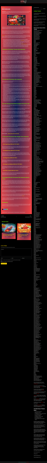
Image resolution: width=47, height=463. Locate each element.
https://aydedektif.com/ (37, 122)
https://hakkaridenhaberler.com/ (38, 159)
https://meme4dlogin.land (37, 290)
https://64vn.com (36, 351)
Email (13, 258)
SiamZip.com (35, 285)
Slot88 (34, 107)
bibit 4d (35, 373)
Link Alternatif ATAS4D (37, 142)
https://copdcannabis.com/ (37, 124)
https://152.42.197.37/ (36, 371)
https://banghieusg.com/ (37, 173)
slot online (35, 261)
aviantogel (37, 398)
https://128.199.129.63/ (37, 127)
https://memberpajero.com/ (37, 146)
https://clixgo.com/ (36, 333)
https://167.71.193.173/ (36, 316)
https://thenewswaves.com (37, 348)
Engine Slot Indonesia (4, 212)
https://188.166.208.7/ (36, 79)
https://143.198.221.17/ (37, 128)
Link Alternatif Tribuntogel (38, 411)
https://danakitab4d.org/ (37, 268)
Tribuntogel (35, 104)
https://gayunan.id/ (36, 291)
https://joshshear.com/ (37, 319)
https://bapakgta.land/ (36, 44)
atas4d (35, 135)
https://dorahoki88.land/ (37, 317)
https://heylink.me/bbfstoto (37, 171)
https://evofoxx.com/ (36, 157)
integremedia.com (36, 43)
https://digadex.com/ (36, 150)
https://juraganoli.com (36, 39)
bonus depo (35, 267)
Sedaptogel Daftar (36, 114)
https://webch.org (36, 341)
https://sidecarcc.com (36, 31)
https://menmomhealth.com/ (37, 235)
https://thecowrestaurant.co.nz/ (38, 303)
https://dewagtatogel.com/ (37, 219)
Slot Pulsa (35, 55)
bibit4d (35, 178)
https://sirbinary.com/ (36, 123)
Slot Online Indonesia (16, 212)
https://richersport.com (37, 294)
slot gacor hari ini (36, 262)
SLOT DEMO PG (36, 68)
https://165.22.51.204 (36, 35)
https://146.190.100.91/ (36, 119)
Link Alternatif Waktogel (37, 110)
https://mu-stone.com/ (37, 377)
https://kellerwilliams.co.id (37, 363)
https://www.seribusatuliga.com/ (38, 199)
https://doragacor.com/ (37, 144)
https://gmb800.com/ (36, 292)
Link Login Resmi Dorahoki (38, 414)
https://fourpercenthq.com (37, 343)
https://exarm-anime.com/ (37, 99)
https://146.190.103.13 (36, 359)
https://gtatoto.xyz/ (36, 370)
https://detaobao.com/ (36, 243)
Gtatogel (35, 91)
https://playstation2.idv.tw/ (37, 302)
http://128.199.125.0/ (36, 255)
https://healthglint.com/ (37, 309)
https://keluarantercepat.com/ (37, 32)
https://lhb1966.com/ (36, 238)
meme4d (38, 393)
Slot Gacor (35, 83)
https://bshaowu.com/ (36, 242)
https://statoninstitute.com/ (37, 279)
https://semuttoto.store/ (37, 148)
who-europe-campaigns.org (37, 72)
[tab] (15, 240)
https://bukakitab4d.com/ (37, 227)
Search (44, 8)
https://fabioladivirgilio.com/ (37, 100)
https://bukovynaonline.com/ (37, 334)
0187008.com (35, 71)
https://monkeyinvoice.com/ (37, 314)
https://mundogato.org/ (37, 133)
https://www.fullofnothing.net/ (37, 234)
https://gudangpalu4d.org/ (37, 457)
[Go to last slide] (3, 232)
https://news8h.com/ (36, 164)
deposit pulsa (35, 266)
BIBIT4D (35, 204)
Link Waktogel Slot (37, 413)
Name (2, 258)
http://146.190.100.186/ (36, 140)
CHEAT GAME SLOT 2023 (28, 216)
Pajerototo (35, 93)
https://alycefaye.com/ (36, 196)
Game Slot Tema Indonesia (11, 212)
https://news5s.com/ (36, 330)
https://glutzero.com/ (36, 326)
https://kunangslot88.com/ (37, 244)
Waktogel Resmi (37, 412)
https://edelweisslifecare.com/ (38, 379)
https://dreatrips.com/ (36, 322)
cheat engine (22, 40)
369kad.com (35, 313)
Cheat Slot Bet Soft (3, 216)
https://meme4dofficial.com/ (37, 143)
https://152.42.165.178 (36, 37)
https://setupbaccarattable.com (38, 295)
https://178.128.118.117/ (37, 271)
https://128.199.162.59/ (37, 214)
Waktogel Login (36, 109)
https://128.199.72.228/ (37, 162)
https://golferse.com (36, 342)
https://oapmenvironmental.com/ (38, 86)
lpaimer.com (35, 283)
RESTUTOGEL (35, 61)
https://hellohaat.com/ (36, 125)
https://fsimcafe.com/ (36, 331)
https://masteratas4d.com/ (37, 149)
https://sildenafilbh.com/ (37, 306)
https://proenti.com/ (36, 321)
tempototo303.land (36, 48)
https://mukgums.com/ (37, 175)
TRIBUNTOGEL (36, 45)
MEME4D (35, 186)
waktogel (35, 179)
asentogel (35, 353)
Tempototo (35, 92)
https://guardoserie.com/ (37, 325)
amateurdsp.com (36, 251)
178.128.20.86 (35, 369)
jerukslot (35, 355)
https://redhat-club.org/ (37, 76)
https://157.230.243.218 (37, 361)
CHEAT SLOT (3, 7)
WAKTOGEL (35, 46)
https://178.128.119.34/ (37, 53)
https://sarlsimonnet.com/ (37, 138)
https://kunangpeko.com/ (37, 246)
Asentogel (35, 94)
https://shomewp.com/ (37, 166)
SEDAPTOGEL (35, 59)
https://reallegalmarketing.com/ (38, 198)
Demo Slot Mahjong (36, 84)
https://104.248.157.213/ (37, 212)
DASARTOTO (35, 67)
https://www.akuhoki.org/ (37, 247)
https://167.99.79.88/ (36, 307)
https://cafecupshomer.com (37, 340)
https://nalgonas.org (36, 293)
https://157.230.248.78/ (37, 191)
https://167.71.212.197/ (36, 189)
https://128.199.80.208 (36, 358)
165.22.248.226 (36, 366)
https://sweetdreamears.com (37, 347)
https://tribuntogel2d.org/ (37, 455)
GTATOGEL (35, 64)
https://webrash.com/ (36, 318)
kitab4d (35, 228)
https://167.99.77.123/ (36, 337)
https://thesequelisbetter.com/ (38, 77)
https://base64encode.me (37, 349)
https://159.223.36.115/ (37, 213)
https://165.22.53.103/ (36, 315)
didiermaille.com (36, 356)
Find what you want (36, 7)
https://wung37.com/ (36, 101)
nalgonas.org (35, 70)
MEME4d (42, 402)
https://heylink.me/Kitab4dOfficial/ (38, 250)
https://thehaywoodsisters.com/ (38, 327)
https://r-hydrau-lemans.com (37, 345)
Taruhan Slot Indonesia (22, 212)
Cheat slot (3, 35)
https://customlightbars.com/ (37, 380)
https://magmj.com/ (36, 305)
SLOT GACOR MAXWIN (37, 63)
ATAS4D (35, 51)
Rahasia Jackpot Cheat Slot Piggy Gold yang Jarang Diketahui (23, 235)
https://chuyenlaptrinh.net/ (37, 324)
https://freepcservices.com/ (37, 163)
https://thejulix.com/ (36, 160)
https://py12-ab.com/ (36, 167)
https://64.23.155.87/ (36, 215)
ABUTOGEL (35, 426)
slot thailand (35, 206)
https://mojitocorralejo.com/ (37, 259)
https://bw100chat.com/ (37, 332)
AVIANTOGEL (35, 60)
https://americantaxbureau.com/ (38, 239)
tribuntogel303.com (36, 156)
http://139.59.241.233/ (37, 130)
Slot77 (34, 56)
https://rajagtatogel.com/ (37, 223)
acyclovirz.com (36, 284)
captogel (35, 258)
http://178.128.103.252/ (37, 80)
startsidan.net (35, 69)
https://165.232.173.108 (37, 36)
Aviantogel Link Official (38, 415)
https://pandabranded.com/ (37, 237)
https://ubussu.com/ (36, 112)
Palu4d (35, 95)
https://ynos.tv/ (36, 278)
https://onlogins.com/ (36, 335)
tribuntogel (35, 136)
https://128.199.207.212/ (37, 187)
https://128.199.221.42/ (37, 78)
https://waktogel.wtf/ (36, 131)
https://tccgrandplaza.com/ (37, 75)
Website (23, 258)
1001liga (35, 197)
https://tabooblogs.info (37, 346)
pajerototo (35, 132)
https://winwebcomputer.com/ (37, 308)
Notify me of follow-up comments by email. (7, 261)
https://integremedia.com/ (37, 174)
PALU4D (35, 54)
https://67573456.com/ (37, 134)
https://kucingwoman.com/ (37, 245)
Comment (2, 249)
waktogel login (36, 453)
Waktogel (35, 87)
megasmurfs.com (36, 339)
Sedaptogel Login (38, 115)
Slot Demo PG (35, 85)
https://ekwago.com (36, 350)
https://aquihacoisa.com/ (37, 274)
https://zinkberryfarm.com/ (37, 311)
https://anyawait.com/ (36, 310)
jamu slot (35, 287)
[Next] (29, 232)
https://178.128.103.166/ (37, 182)
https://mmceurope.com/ (37, 329)
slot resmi (35, 263)
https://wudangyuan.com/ (37, 52)
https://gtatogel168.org (37, 38)
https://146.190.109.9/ (36, 221)
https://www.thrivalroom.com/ (37, 118)
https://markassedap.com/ (37, 152)
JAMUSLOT (35, 210)
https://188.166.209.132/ (37, 120)
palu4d (35, 188)
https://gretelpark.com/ (37, 236)
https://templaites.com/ (37, 323)
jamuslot (35, 230)
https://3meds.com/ (36, 378)
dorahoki (35, 141)
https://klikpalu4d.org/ (36, 147)
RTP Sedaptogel (37, 417)
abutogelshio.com (36, 301)
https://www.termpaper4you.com (38, 30)
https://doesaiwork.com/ (37, 158)
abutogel (35, 434)
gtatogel (35, 40)
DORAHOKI (35, 47)
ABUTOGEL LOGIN (36, 429)
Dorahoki (35, 88)
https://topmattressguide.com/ (38, 170)
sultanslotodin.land (36, 195)
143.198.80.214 (36, 365)
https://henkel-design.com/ (37, 165)
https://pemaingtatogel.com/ (37, 218)
